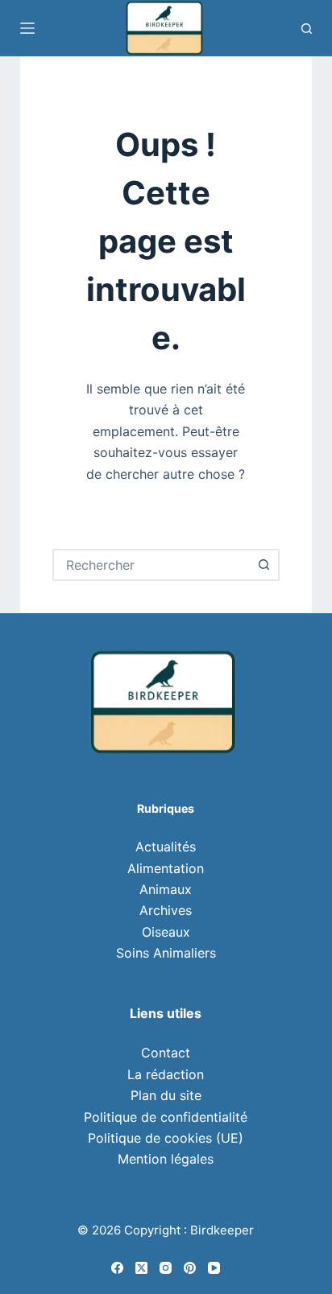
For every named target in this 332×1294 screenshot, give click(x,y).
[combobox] (152, 565)
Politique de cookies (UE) (165, 1138)
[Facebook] (117, 1268)
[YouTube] (214, 1268)
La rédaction (165, 1074)
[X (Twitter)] (141, 1268)
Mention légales (166, 1159)
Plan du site (166, 1095)
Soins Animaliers (166, 953)
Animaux (165, 889)
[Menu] (27, 28)
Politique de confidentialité (165, 1117)
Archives (165, 910)
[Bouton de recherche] (263, 564)
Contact (165, 1053)
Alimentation (165, 868)
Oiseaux (166, 932)
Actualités (165, 847)
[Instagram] (166, 1268)
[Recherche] (306, 28)
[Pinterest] (190, 1268)
